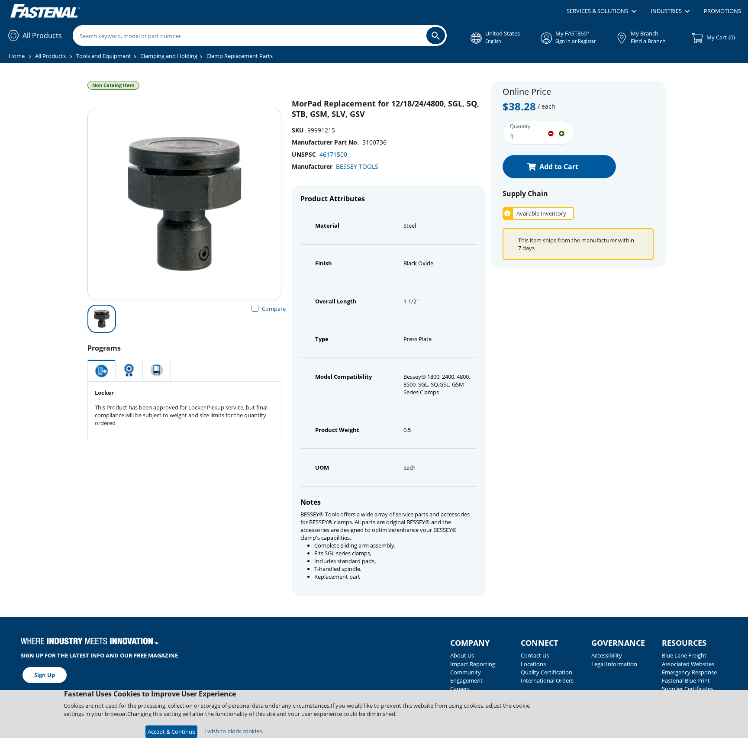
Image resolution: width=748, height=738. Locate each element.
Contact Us (535, 655)
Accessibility (606, 655)
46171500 (333, 154)
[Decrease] (550, 133)
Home (17, 56)
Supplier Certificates (687, 689)
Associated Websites (688, 664)
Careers (460, 689)
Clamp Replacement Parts (239, 56)
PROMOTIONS (722, 11)
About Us (462, 655)
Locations (533, 664)
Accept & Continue (171, 731)
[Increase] (561, 133)
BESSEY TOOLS (357, 166)
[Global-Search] (435, 35)
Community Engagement (466, 676)
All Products (50, 56)
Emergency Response (689, 672)
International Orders (547, 680)
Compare (274, 309)
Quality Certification (546, 672)
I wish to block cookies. (233, 731)
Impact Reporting (472, 664)
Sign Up (44, 675)
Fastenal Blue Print (686, 680)
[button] (601, 11)
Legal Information (614, 664)
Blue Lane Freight (684, 655)
